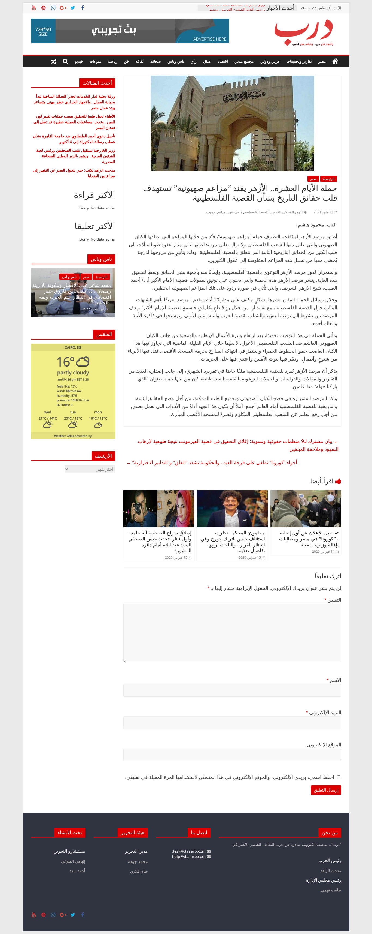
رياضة (112, 61)
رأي (194, 61)
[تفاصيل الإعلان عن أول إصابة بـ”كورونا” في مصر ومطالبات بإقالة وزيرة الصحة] (305, 494)
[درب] (335, 61)
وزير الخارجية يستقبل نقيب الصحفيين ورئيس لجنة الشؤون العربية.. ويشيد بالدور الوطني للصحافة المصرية (75, 156)
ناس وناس (175, 61)
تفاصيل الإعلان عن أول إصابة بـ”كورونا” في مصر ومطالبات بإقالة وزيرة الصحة (309, 538)
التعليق (332, 600)
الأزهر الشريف (293, 212)
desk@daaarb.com (189, 851)
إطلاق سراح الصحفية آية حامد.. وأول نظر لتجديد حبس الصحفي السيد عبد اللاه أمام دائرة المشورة (159, 541)
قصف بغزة (235, 212)
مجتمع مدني (244, 61)
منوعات (95, 61)
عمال (207, 61)
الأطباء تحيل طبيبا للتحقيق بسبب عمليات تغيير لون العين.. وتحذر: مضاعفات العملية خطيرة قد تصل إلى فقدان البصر (74, 121)
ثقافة (139, 61)
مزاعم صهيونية (215, 212)
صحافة (155, 61)
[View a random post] (54, 61)
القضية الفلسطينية (256, 212)
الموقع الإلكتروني (324, 744)
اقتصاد (223, 61)
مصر (322, 61)
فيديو (79, 61)
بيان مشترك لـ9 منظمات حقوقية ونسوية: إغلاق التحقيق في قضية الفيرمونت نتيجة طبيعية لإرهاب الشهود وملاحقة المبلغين (238, 445)
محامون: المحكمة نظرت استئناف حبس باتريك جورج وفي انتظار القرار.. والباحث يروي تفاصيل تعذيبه (232, 541)
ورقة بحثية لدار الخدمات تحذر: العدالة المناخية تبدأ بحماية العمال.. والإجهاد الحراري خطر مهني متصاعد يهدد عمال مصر (74, 102)
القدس (276, 212)
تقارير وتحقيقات (299, 61)
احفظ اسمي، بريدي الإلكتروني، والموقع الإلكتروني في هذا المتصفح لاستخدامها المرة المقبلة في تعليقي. (229, 777)
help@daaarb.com (189, 856)
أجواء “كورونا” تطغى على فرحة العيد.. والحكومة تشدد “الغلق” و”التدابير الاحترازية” (211, 462)
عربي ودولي (270, 61)
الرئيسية (328, 178)
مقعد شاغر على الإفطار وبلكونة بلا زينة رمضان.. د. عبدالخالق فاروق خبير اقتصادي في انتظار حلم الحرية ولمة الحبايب (71, 294)
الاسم (334, 680)
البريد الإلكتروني (323, 712)
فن (126, 61)
